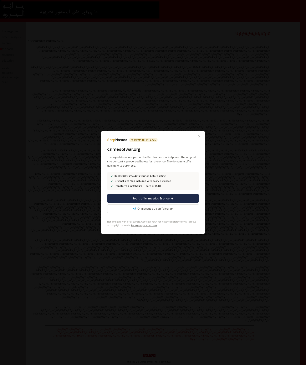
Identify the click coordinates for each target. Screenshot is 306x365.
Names (117, 139)
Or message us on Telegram (155, 208)
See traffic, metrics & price (151, 198)
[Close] (199, 136)
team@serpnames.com (144, 225)
